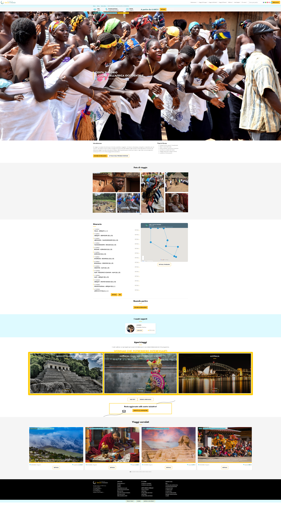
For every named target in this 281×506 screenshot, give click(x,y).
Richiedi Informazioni (100, 156)
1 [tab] (130, 472)
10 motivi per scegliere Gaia (172, 485)
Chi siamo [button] (244, 2)
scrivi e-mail (152, 330)
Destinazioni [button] (194, 2)
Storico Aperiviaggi (145, 399)
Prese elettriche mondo (122, 488)
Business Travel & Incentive (171, 494)
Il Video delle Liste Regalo (147, 495)
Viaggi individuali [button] (213, 2)
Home (94, 6)
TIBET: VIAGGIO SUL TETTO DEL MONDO (112, 460)
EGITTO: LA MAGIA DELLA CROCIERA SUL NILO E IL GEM (168, 460)
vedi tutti (132, 399)
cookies (138, 501)
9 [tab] (142, 472)
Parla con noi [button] (276, 2)
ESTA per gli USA (121, 494)
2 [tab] (131, 472)
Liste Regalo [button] (237, 2)
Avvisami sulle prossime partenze (118, 156)
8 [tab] (140, 472)
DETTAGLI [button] (163, 9)
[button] (117, 230)
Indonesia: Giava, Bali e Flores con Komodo (141, 356)
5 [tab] (136, 472)
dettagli (56, 467)
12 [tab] (146, 472)
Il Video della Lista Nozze (146, 492)
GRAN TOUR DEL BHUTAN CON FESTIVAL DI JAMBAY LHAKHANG (225, 460)
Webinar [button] (230, 2)
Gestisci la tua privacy (149, 501)
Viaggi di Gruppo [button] (203, 2)
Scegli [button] (166, 504)
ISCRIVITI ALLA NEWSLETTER (140, 410)
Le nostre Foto (169, 491)
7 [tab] (139, 472)
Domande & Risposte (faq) (171, 486)
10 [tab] (143, 472)
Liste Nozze (143, 491)
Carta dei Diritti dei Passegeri (123, 492)
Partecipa (66, 391)
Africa (98, 6)
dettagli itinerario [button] (164, 264)
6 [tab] (137, 472)
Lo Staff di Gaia (169, 489)
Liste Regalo (144, 494)
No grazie (160, 504)
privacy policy (130, 501)
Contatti (167, 495)
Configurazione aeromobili (123, 489)
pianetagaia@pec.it (96, 489)
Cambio (119, 486)
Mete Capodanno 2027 (122, 495)
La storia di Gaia (169, 488)
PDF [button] (120, 294)
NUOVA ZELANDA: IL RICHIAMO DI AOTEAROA (56, 460)
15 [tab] (150, 472)
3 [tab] (133, 472)
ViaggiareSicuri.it (121, 483)
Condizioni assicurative (146, 485)
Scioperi (119, 485)
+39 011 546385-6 (96, 487)
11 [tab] (145, 472)
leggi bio (139, 330)
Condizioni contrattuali (146, 483)
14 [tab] (149, 472)
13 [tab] (148, 472)
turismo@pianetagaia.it (97, 488)
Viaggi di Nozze (145, 489)
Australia (214, 356)
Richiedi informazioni (140, 307)
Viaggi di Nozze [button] (222, 2)
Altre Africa (103, 6)
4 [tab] (134, 472)
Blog (167, 483)
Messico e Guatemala (66, 356)
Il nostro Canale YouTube (171, 492)
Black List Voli (120, 491)
